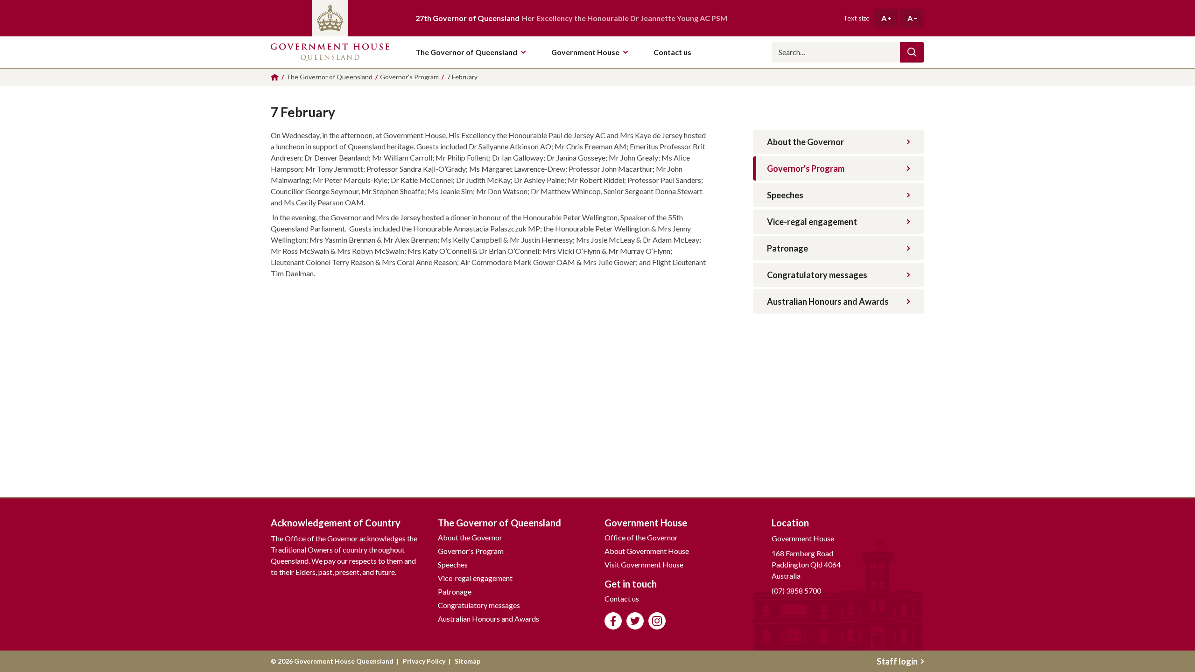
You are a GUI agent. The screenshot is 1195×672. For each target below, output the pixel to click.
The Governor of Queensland (466, 52)
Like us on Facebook (613, 621)
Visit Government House (644, 564)
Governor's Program (805, 168)
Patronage (787, 248)
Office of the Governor (641, 537)
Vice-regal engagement (812, 222)
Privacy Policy (424, 661)
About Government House (647, 550)
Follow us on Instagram (657, 621)
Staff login (897, 661)
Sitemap (467, 661)
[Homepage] (275, 77)
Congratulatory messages (817, 275)
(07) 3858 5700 (796, 590)
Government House (585, 52)
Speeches (785, 195)
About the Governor (805, 142)
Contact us (622, 598)
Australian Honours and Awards (828, 301)
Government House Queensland (330, 52)
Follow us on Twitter (635, 621)
